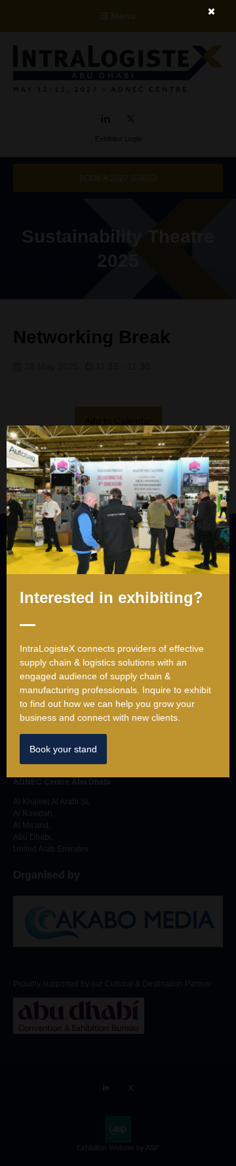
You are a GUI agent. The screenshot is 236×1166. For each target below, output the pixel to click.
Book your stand (63, 749)
